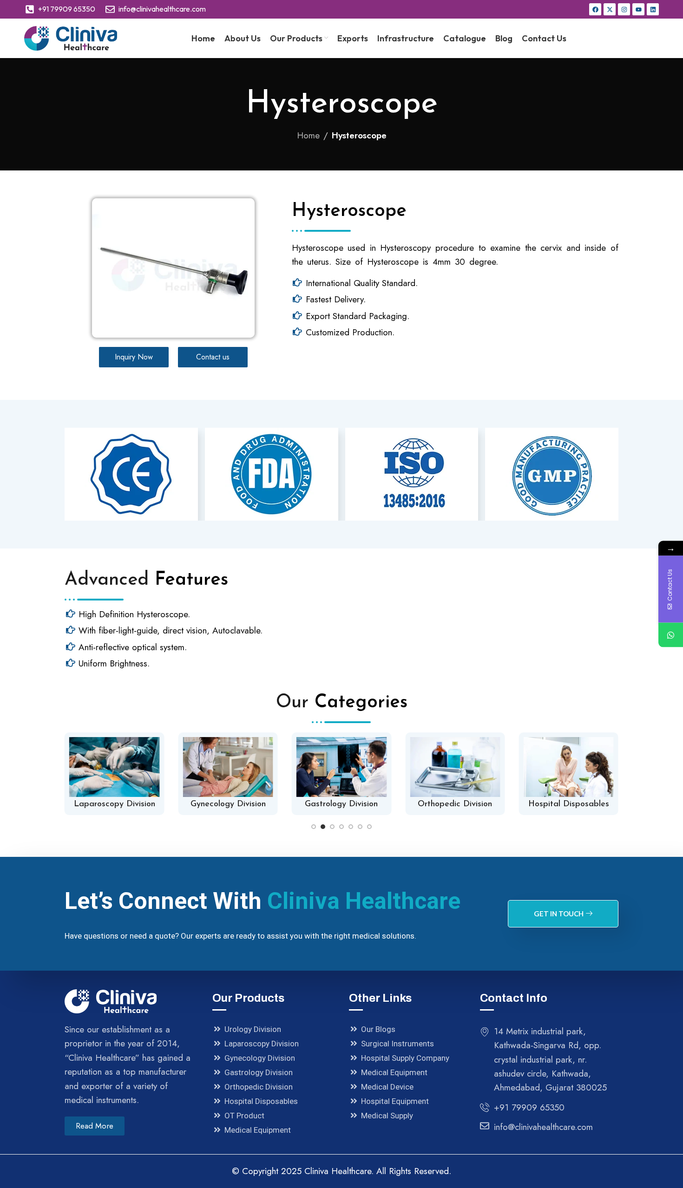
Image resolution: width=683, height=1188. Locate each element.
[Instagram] (624, 9)
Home (308, 135)
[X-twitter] (610, 9)
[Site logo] (70, 37)
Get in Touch (559, 913)
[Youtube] (638, 9)
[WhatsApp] (670, 635)
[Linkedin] (653, 9)
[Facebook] (595, 9)
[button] (313, 826)
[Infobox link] (114, 773)
